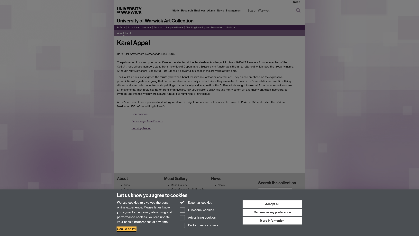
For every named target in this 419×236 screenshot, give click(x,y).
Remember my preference (272, 212)
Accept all (272, 204)
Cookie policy (126, 229)
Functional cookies (200, 210)
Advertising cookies (201, 218)
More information (272, 221)
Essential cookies (199, 203)
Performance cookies (202, 225)
